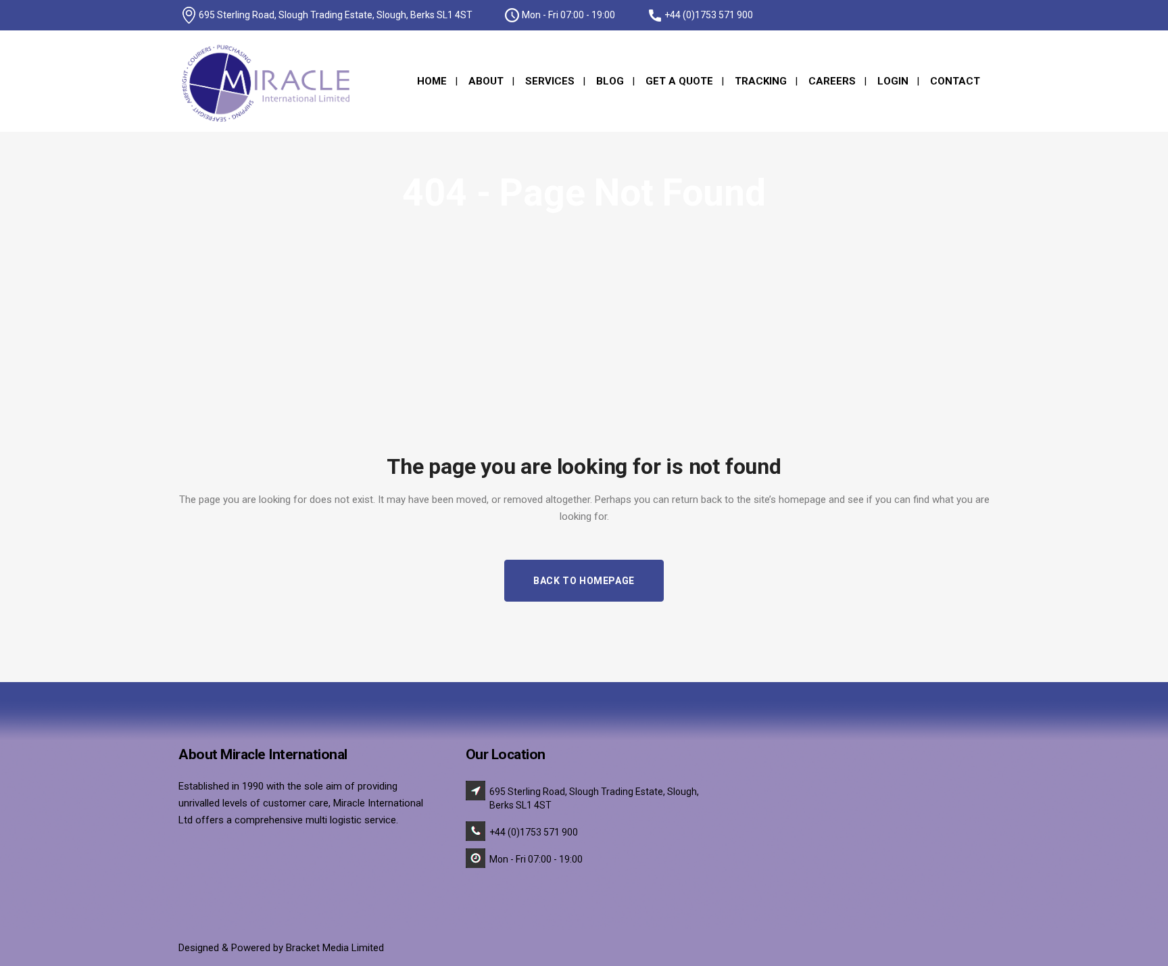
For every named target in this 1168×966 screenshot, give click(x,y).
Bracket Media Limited (335, 948)
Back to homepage (584, 580)
